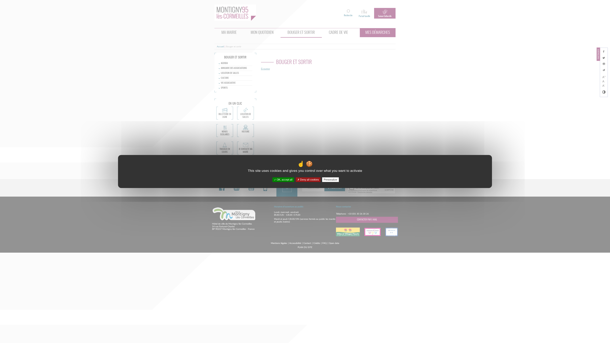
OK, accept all (284, 179)
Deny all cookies (309, 179)
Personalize (330, 179)
